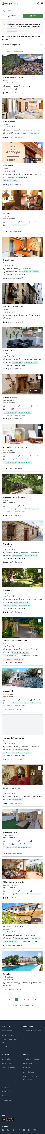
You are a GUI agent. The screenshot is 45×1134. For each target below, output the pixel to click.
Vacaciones (6, 1063)
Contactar (6, 1046)
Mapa (35, 16)
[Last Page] (35, 999)
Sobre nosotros (8, 1031)
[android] (22, 1119)
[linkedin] (34, 1131)
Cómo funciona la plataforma (30, 1077)
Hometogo (6, 1091)
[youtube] (24, 1131)
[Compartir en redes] (38, 3)
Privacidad (27, 1063)
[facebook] (3, 1131)
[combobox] (22, 11)
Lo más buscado (8, 1067)
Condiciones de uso (31, 1059)
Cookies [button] (26, 1067)
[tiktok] (18, 1131)
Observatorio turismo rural (10, 1040)
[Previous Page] (12, 999)
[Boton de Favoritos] (39, 57)
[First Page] (9, 999)
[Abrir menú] (41, 3)
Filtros (13, 16)
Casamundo (6, 1100)
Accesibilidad (28, 1072)
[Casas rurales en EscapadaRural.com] (10, 3)
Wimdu (4, 1096)
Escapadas (6, 1059)
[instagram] (8, 1131)
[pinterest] (29, 1131)
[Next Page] (32, 999)
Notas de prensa (8, 1035)
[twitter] (13, 1131)
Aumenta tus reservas (32, 1031)
